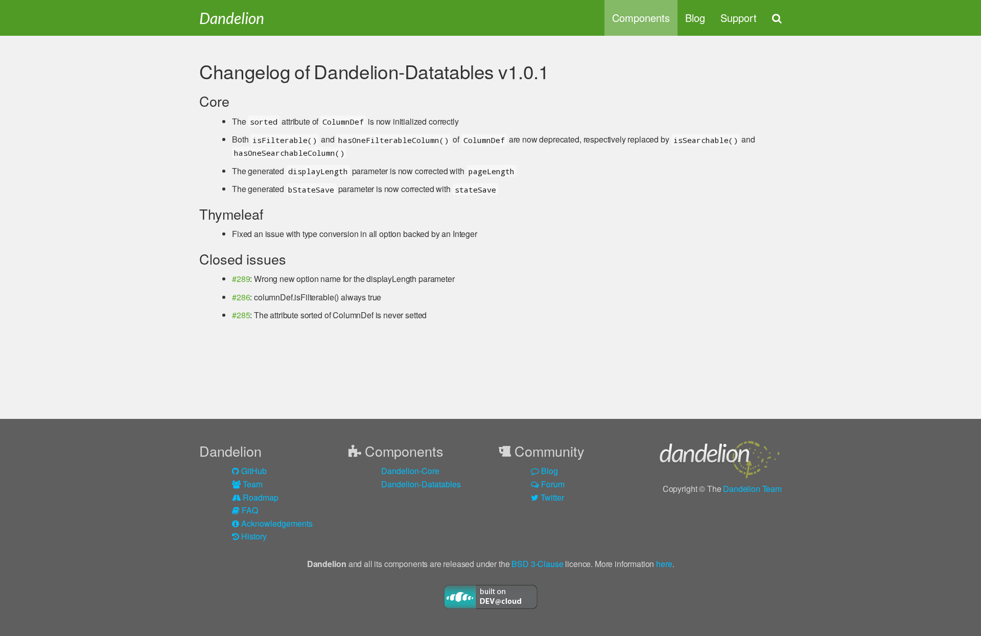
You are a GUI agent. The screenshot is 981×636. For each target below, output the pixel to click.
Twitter (551, 497)
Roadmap (259, 497)
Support (738, 17)
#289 (241, 279)
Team (252, 484)
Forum (552, 484)
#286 (241, 297)
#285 (241, 315)
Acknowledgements (276, 523)
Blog (695, 17)
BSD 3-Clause (537, 564)
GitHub (253, 471)
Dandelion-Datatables (421, 484)
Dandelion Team (752, 488)
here (664, 564)
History (253, 536)
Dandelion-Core (410, 471)
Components (641, 17)
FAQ (249, 510)
